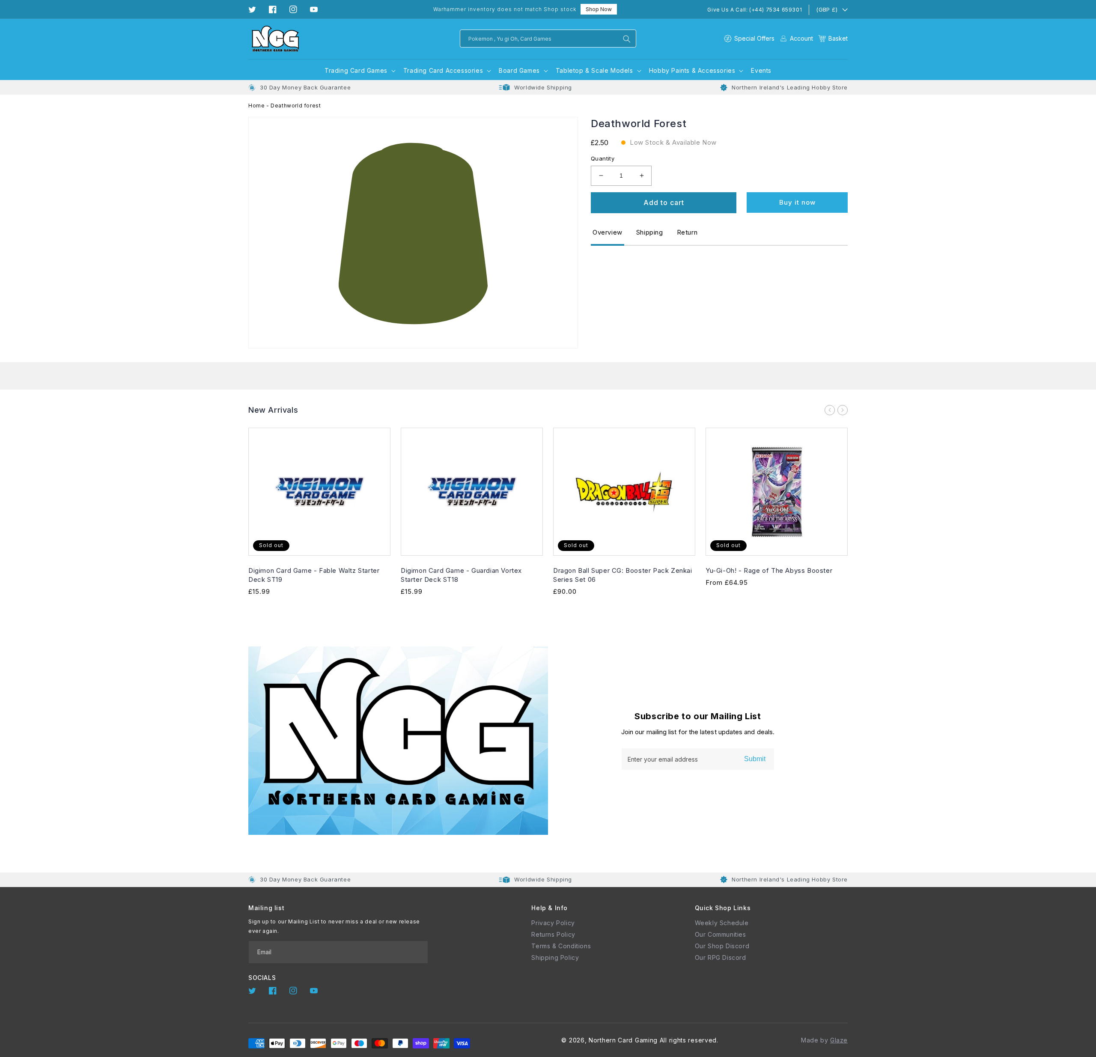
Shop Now (599, 9)
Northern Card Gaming (623, 1040)
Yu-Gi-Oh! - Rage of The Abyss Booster (769, 570)
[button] (833, 38)
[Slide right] (842, 410)
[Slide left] (830, 410)
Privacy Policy (553, 922)
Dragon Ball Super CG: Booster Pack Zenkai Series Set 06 (622, 575)
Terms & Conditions (561, 946)
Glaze (839, 1040)
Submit (754, 758)
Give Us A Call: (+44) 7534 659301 (754, 9)
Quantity (602, 158)
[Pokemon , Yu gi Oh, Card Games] (626, 39)
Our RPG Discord (720, 957)
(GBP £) (826, 9)
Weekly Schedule (722, 922)
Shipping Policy (555, 957)
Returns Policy (553, 934)
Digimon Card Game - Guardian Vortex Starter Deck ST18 (461, 575)
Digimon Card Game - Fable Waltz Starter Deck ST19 (313, 575)
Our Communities (720, 934)
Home (256, 105)
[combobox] (548, 39)
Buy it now (797, 202)
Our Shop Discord (722, 946)
